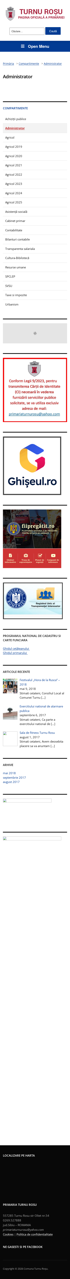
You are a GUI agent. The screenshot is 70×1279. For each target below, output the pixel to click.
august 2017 (11, 782)
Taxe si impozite (16, 295)
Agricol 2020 (13, 156)
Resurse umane (15, 267)
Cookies (8, 1234)
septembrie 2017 (14, 777)
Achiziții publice (15, 119)
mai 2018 (9, 773)
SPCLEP (10, 276)
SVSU (8, 286)
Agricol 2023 (13, 184)
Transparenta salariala (20, 249)
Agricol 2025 (13, 202)
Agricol (9, 137)
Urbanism (11, 304)
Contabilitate (13, 230)
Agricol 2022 (13, 174)
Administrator (15, 128)
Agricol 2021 (13, 165)
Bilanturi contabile (17, 239)
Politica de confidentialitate (35, 1234)
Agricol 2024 (13, 193)
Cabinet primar (15, 221)
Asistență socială (16, 212)
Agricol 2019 (13, 147)
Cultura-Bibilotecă (17, 258)
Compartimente (15, 108)
